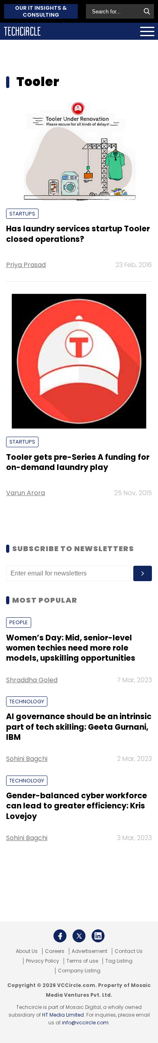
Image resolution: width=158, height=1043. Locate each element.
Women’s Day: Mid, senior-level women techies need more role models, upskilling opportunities (70, 648)
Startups (22, 214)
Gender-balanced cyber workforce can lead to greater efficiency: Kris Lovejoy (76, 806)
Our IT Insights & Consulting (41, 11)
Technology (26, 701)
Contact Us (129, 951)
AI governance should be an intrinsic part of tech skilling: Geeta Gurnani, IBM (79, 727)
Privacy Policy (42, 961)
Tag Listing (118, 961)
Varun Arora (25, 493)
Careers (54, 951)
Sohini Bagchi (26, 758)
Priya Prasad (26, 264)
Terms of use (82, 961)
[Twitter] (79, 935)
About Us (27, 951)
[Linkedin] (98, 935)
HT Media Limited (63, 1014)
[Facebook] (59, 935)
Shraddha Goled (32, 680)
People (18, 622)
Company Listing (79, 971)
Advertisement (89, 951)
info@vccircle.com (85, 1022)
